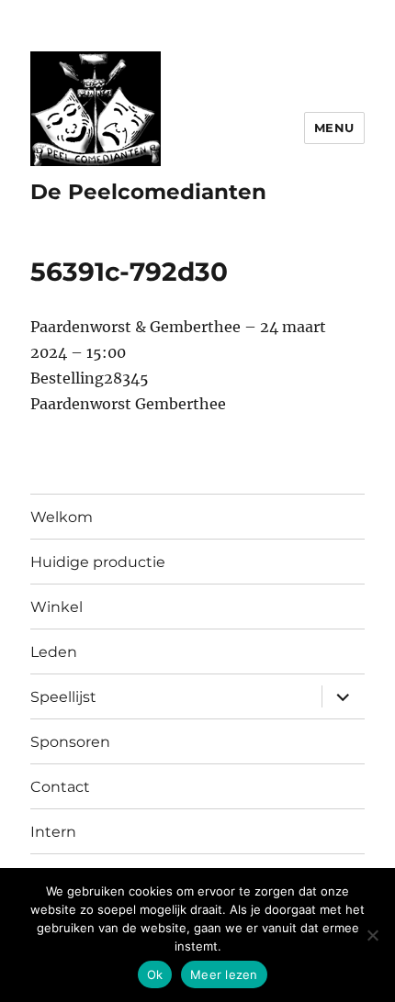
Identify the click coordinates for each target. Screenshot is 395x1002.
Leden (53, 652)
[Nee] (372, 935)
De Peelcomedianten (148, 192)
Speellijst (63, 697)
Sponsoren (70, 742)
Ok (155, 974)
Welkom (61, 517)
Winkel (56, 607)
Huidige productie (97, 562)
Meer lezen (224, 974)
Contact (60, 787)
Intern (53, 832)
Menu (334, 127)
